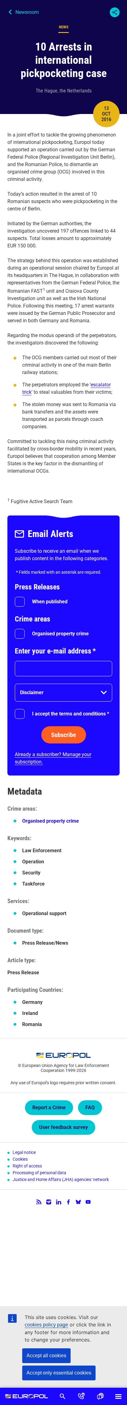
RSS (39, 1202)
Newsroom (27, 12)
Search (62, 1396)
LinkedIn (58, 1202)
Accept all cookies (46, 1355)
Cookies (20, 1159)
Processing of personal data (39, 1172)
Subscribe (63, 735)
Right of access (27, 1165)
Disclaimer (31, 692)
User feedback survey (63, 1127)
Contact (81, 1396)
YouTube (88, 1202)
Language (100, 1396)
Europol (26, 1396)
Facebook (68, 1202)
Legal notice (24, 1152)
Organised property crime (60, 634)
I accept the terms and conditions (70, 714)
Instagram (49, 1202)
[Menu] (118, 1396)
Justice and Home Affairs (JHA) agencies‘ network (61, 1179)
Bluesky (78, 1202)
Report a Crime (49, 1107)
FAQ (90, 1107)
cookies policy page (46, 1324)
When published (50, 602)
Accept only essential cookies (59, 1372)
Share (115, 12)
